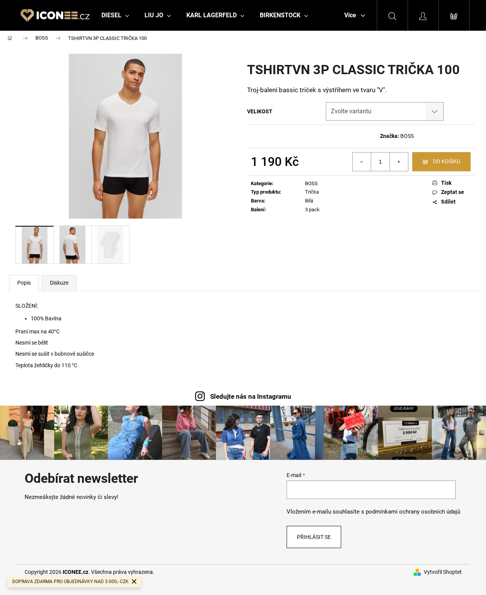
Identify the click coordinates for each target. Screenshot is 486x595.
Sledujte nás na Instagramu (250, 396)
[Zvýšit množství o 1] (399, 161)
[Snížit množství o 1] (362, 161)
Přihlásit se (314, 537)
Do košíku (446, 161)
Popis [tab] (24, 283)
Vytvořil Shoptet (443, 572)
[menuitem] (115, 15)
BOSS (407, 136)
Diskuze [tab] (59, 283)
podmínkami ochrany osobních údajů (413, 511)
